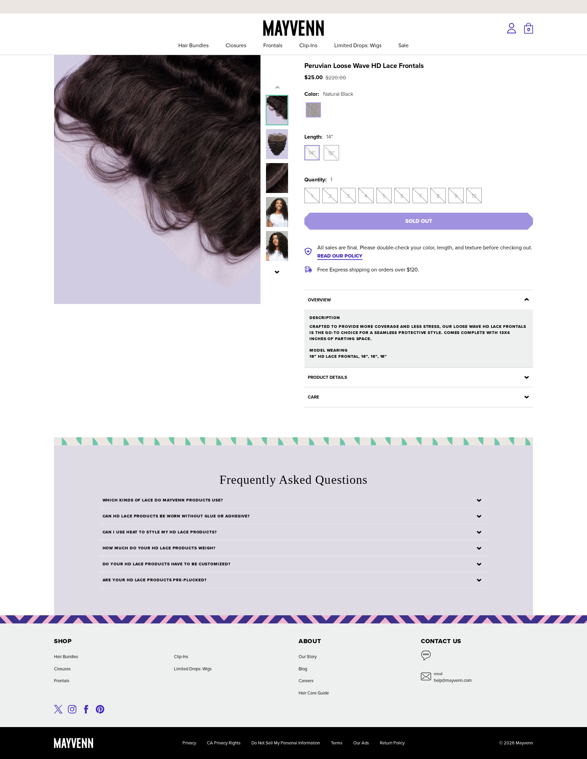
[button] (277, 272)
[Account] (511, 28)
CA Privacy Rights (224, 743)
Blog (303, 669)
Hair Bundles (193, 45)
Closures (236, 45)
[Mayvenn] (293, 27)
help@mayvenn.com (453, 680)
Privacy (189, 743)
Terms (336, 743)
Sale (403, 45)
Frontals (272, 45)
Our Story (308, 656)
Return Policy (392, 743)
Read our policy (339, 256)
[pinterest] (100, 708)
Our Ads (361, 743)
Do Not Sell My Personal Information (285, 743)
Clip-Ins (308, 45)
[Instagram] (72, 708)
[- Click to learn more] (293, 1)
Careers (306, 680)
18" (331, 153)
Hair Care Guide (314, 693)
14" (312, 153)
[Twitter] (58, 708)
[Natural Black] (313, 110)
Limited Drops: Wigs (357, 45)
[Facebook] (86, 708)
